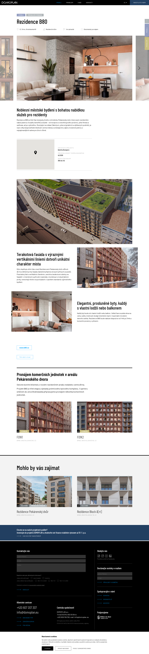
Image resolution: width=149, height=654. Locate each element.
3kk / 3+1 (53, 581)
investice (47, 578)
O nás (79, 2)
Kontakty (89, 2)
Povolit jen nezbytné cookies (82, 648)
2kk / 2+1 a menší (42, 581)
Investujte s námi (139, 2)
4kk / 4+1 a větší (64, 581)
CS (124, 2)
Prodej (58, 2)
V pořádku (47, 648)
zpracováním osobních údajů (37, 585)
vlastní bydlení (37, 578)
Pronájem (69, 2)
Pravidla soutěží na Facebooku (106, 559)
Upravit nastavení (63, 648)
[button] (35, 152)
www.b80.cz (24, 348)
